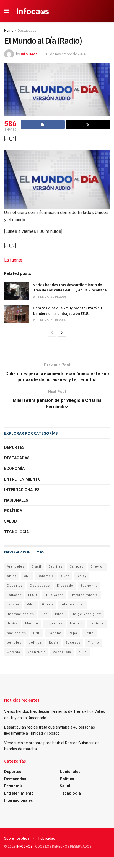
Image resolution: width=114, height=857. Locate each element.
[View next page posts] (62, 333)
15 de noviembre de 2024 (65, 54)
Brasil (36, 566)
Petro (89, 633)
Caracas (76, 566)
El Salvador (53, 595)
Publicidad (46, 838)
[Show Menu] (6, 11)
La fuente (13, 260)
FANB (30, 604)
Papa (73, 633)
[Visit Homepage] (33, 11)
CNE (27, 576)
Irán (44, 614)
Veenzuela (36, 652)
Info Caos (29, 54)
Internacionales (22, 489)
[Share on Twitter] (88, 124)
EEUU (32, 595)
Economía (14, 468)
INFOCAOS (24, 846)
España (13, 604)
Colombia (46, 576)
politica (35, 642)
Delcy (82, 576)
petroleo (14, 642)
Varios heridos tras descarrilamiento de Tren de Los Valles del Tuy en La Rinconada (70, 287)
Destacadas (27, 31)
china (12, 576)
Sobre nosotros (16, 838)
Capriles (55, 566)
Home (8, 31)
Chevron (97, 566)
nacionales (16, 633)
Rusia (53, 642)
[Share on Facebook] (43, 124)
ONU (37, 633)
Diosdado (65, 585)
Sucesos (73, 642)
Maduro (31, 623)
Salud (10, 521)
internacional (72, 604)
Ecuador (14, 595)
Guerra (48, 604)
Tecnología (16, 532)
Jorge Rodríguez (86, 614)
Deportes (14, 447)
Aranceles (15, 566)
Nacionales (16, 500)
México (76, 623)
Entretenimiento (22, 479)
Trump (93, 642)
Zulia (82, 652)
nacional (97, 623)
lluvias (12, 623)
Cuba (65, 576)
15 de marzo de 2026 (51, 296)
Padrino (54, 633)
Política (13, 510)
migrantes (54, 623)
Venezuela (62, 652)
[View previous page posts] (52, 333)
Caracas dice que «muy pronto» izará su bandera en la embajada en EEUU (67, 310)
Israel (60, 614)
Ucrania (13, 652)
